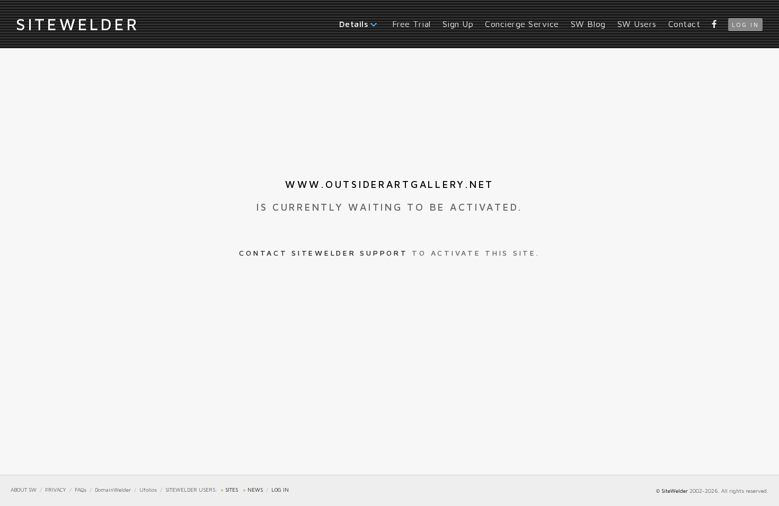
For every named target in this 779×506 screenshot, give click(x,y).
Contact (684, 24)
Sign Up (458, 24)
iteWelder (77, 23)
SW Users (637, 24)
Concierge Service (522, 24)
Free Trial (411, 24)
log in (745, 24)
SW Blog (588, 24)
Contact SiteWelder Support (323, 252)
